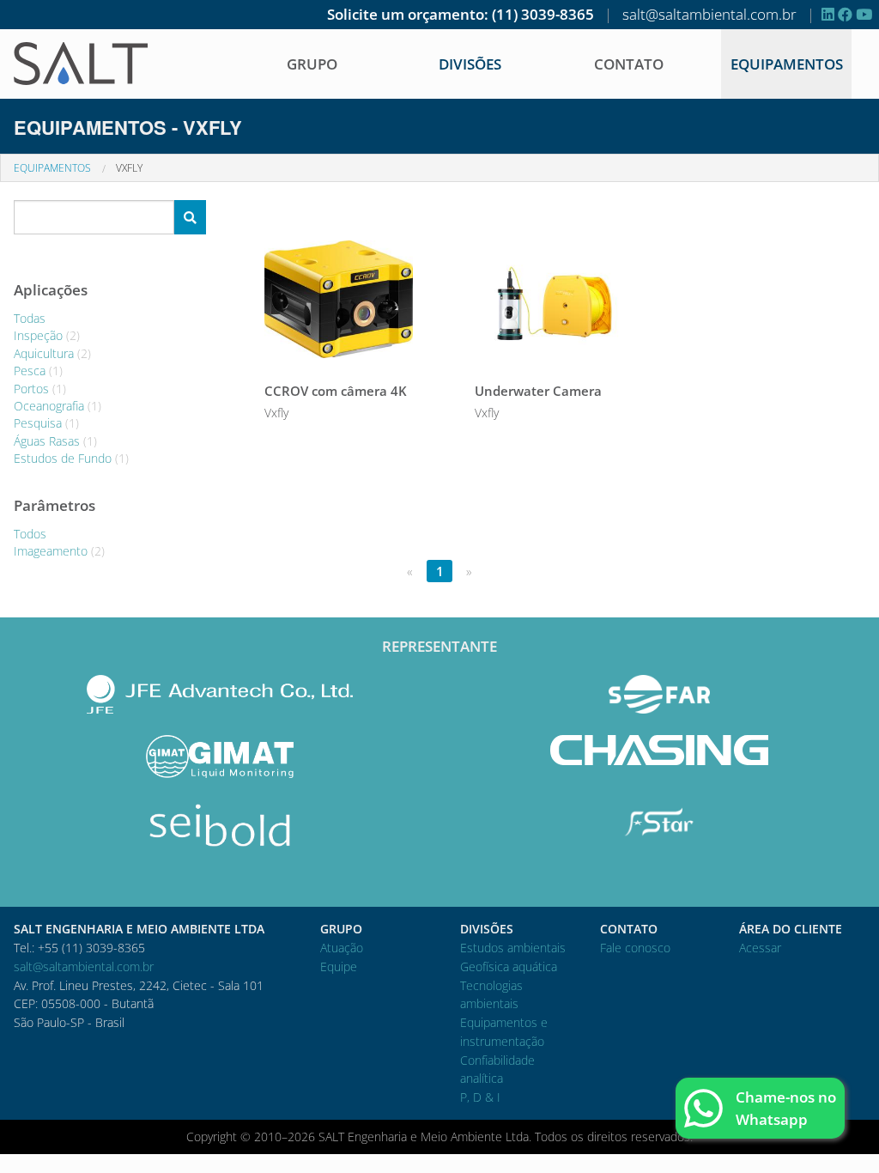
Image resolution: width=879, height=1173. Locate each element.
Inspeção (47, 335)
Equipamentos (786, 64)
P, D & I (480, 1097)
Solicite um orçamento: (407, 14)
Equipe (338, 966)
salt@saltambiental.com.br (709, 14)
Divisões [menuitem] (470, 64)
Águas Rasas (55, 441)
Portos (40, 388)
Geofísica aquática (508, 966)
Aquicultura (52, 353)
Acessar (760, 947)
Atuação (341, 947)
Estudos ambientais (513, 947)
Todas (29, 318)
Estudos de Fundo (71, 458)
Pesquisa (46, 423)
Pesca (38, 370)
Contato (629, 64)
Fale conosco (635, 947)
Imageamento (59, 551)
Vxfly (129, 167)
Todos (30, 534)
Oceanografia (57, 406)
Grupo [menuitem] (312, 64)
